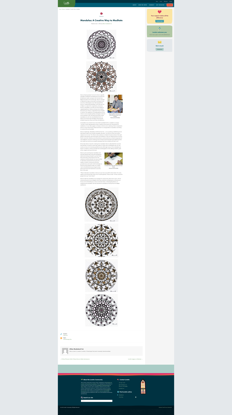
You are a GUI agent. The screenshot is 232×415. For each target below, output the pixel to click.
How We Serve (142, 4)
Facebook (121, 395)
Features (63, 9)
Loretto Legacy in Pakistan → (135, 359)
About (134, 4)
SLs (71, 339)
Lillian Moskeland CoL (107, 23)
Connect (151, 4)
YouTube (121, 397)
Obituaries (166, 1)
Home (60, 9)
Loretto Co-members (92, 384)
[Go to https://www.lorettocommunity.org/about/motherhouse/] (159, 31)
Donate (170, 4)
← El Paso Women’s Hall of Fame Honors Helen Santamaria (75, 359)
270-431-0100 (122, 382)
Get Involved (160, 4)
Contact (170, 1)
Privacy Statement (168, 407)
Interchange (66, 339)
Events (161, 1)
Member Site (161, 407)
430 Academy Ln (123, 384)
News (157, 1)
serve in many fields (104, 391)
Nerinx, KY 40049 (123, 386)
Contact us (121, 388)
